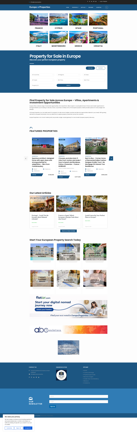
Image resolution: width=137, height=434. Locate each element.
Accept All (28, 428)
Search (68, 85)
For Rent (100, 68)
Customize (9, 428)
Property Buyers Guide (89, 374)
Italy (39, 46)
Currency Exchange (89, 372)
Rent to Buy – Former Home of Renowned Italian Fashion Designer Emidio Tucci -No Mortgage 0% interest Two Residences (67, 162)
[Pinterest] (93, 1)
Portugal (98, 28)
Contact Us (87, 383)
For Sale (90, 68)
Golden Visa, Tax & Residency (91, 379)
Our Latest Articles (40, 193)
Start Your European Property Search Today (55, 239)
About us (86, 381)
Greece (78, 46)
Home (85, 370)
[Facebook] (87, 1)
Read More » (34, 222)
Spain (78, 28)
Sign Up (52, 406)
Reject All (18, 428)
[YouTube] (38, 377)
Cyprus (59, 28)
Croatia (98, 46)
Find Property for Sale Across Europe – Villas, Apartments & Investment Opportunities (64, 101)
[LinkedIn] (91, 1)
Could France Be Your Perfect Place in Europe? (95, 216)
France (39, 28)
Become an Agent (88, 376)
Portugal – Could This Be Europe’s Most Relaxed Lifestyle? (40, 217)
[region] (18, 422)
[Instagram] (89, 1)
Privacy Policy (44, 415)
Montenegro (59, 46)
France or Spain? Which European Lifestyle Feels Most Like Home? (68, 217)
